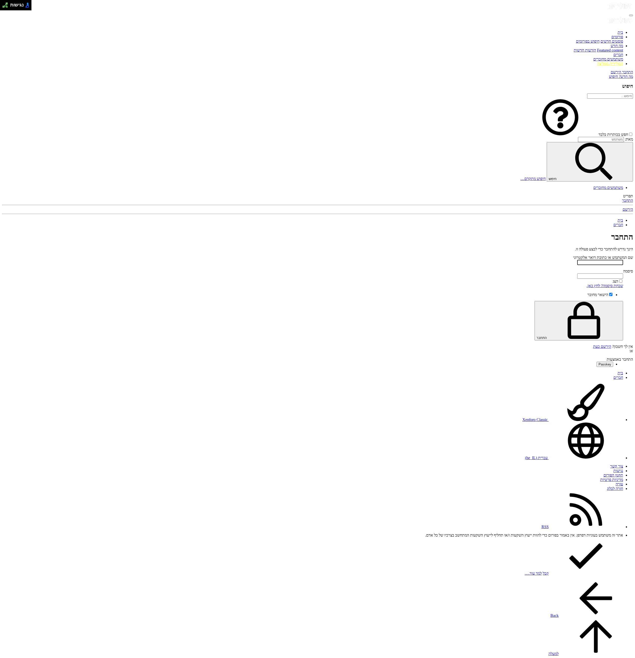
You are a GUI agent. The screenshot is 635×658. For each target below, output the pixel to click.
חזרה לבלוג (615, 488)
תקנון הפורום (613, 475)
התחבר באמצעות (620, 359)
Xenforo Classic (535, 420)
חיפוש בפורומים (588, 41)
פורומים (617, 37)
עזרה (619, 484)
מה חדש (617, 46)
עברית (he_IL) (537, 458)
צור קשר (616, 466)
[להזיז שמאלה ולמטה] (3, 6)
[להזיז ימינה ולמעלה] (6, 3)
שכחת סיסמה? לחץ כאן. (605, 286)
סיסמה (628, 271)
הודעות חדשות (585, 50)
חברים (618, 55)
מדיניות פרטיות (611, 480)
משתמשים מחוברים (608, 59)
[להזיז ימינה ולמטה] (6, 6)
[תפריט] (631, 15)
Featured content (610, 50)
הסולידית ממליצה (610, 63)
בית (620, 32)
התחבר (627, 200)
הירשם (628, 209)
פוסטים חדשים (612, 41)
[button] (560, 134)
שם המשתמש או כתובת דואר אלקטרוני (603, 257)
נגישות (618, 471)
